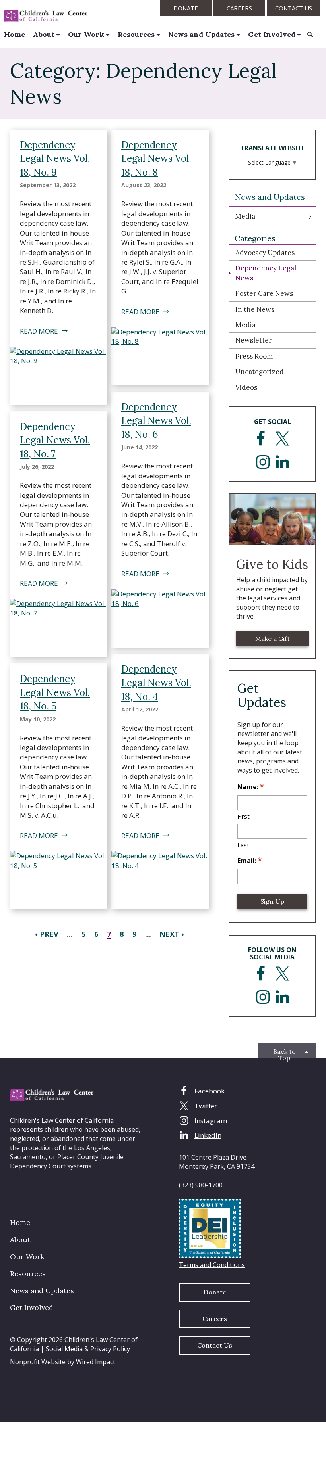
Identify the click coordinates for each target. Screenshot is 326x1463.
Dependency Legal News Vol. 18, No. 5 (55, 692)
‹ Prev (46, 934)
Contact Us (293, 8)
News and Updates (201, 34)
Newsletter (253, 340)
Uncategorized (259, 371)
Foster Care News (264, 293)
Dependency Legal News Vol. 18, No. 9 (55, 158)
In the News (254, 309)
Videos (246, 387)
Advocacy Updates (265, 252)
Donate (185, 8)
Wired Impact (95, 1362)
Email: (249, 860)
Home (14, 34)
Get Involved (271, 34)
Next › (171, 934)
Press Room (254, 356)
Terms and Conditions (212, 1264)
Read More (39, 331)
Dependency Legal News (265, 273)
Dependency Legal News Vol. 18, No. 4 (156, 683)
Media (245, 216)
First (243, 816)
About (43, 34)
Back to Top (284, 1052)
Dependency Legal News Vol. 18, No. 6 (156, 421)
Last (243, 845)
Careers (239, 8)
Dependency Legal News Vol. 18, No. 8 (156, 158)
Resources (136, 34)
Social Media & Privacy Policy (88, 1348)
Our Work (86, 34)
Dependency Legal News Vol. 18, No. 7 (55, 440)
